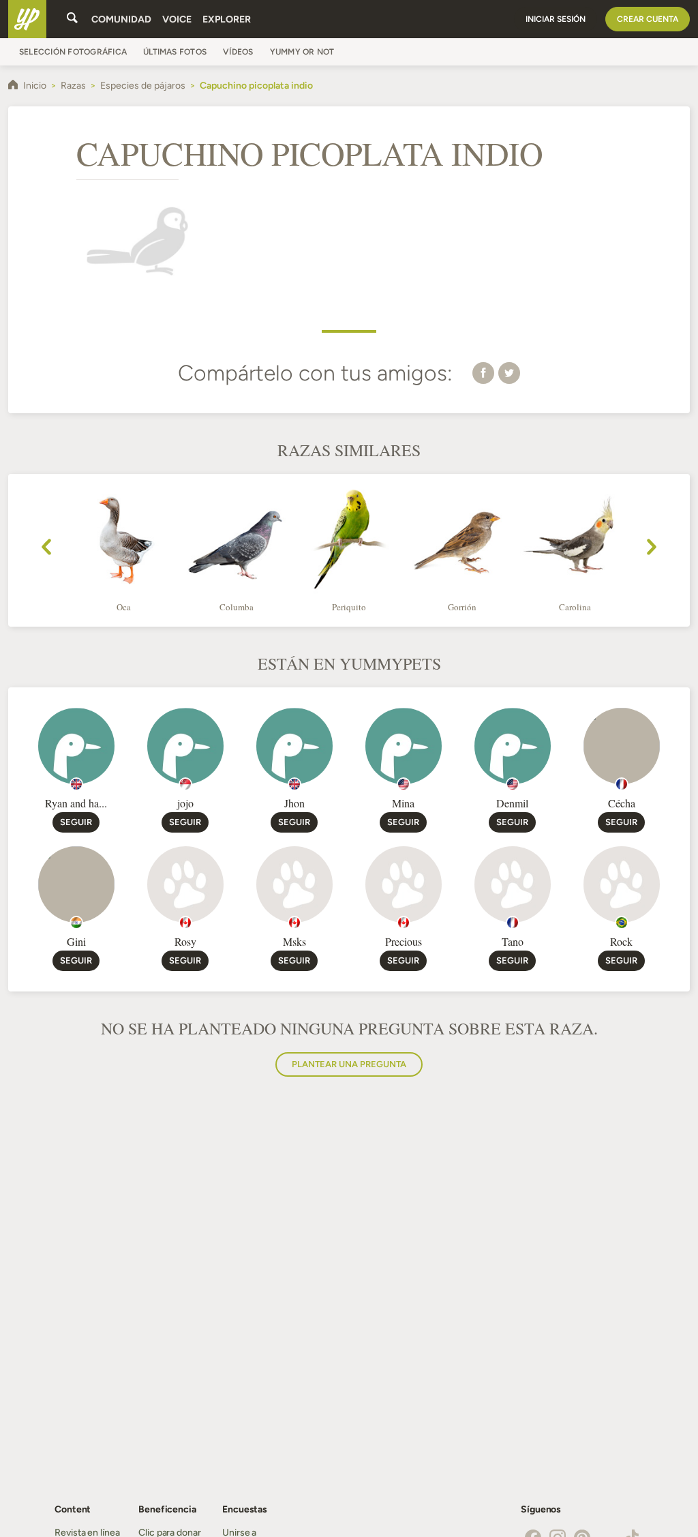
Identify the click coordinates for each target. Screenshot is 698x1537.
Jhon (294, 803)
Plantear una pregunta (349, 1064)
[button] (483, 372)
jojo (185, 803)
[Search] (72, 19)
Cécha (621, 803)
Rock (621, 941)
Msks (294, 941)
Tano (513, 941)
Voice (177, 19)
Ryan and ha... (76, 803)
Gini (76, 941)
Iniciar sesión (556, 19)
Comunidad (121, 19)
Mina (403, 803)
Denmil (512, 803)
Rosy (185, 941)
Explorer (226, 19)
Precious (403, 941)
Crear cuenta (647, 19)
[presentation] (46, 549)
